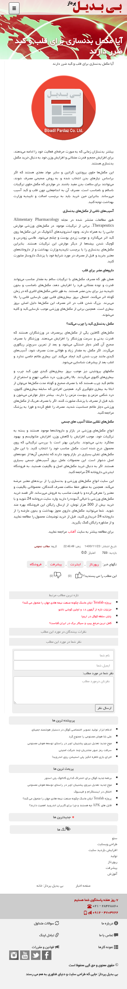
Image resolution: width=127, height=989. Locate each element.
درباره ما (108, 923)
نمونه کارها (106, 947)
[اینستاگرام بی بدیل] (14, 955)
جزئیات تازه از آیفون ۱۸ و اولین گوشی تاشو (84, 609)
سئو (114, 838)
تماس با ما (106, 935)
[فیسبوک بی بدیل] (46, 955)
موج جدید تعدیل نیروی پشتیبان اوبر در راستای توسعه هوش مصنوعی (69, 743)
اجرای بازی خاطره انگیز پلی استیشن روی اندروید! (82, 757)
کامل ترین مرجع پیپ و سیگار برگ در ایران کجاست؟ (80, 623)
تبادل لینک (47, 935)
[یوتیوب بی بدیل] (25, 955)
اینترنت (75, 564)
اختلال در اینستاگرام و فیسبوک (93, 792)
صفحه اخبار (83, 885)
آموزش (112, 873)
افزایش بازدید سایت (103, 850)
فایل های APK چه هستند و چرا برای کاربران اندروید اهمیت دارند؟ (70, 805)
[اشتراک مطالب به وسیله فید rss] (37, 584)
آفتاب (72, 531)
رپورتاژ (94, 564)
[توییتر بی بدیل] (35, 955)
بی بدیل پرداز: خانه (50, 885)
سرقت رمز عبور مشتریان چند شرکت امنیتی (85, 750)
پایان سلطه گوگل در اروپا (96, 616)
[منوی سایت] (14, 8)
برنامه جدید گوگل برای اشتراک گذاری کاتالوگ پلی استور (78, 778)
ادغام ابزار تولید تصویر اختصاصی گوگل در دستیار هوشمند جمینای (72, 730)
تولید (113, 856)
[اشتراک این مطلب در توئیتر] (45, 584)
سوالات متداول (44, 923)
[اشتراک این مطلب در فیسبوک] (53, 584)
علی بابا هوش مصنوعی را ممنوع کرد (90, 736)
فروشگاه (36, 564)
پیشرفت (56, 564)
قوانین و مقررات (43, 947)
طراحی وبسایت (107, 844)
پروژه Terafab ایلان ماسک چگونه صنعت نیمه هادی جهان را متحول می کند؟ (66, 603)
